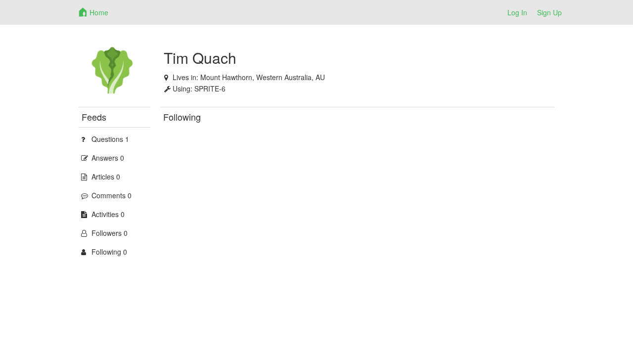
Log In (517, 12)
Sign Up (549, 12)
